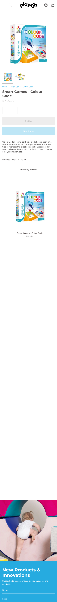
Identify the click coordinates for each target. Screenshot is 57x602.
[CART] (53, 5)
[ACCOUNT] (46, 5)
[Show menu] (4, 5)
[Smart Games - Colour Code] (7, 76)
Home (4, 87)
